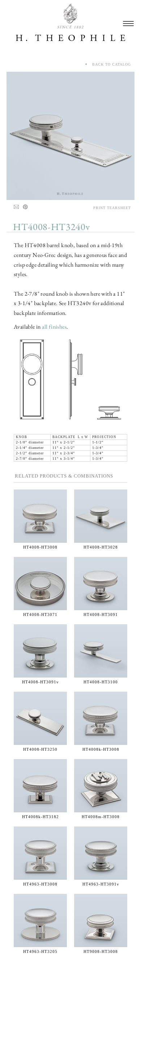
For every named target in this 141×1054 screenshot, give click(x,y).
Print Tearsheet (112, 208)
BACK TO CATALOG (109, 64)
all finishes (54, 326)
